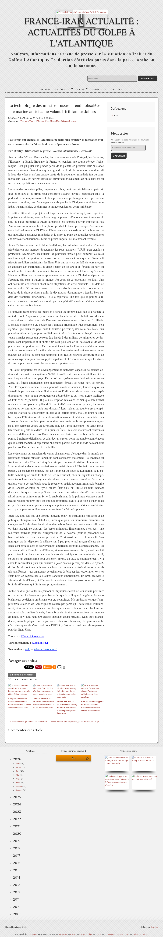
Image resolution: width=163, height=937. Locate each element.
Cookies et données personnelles (117, 934)
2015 (16, 870)
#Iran (47, 121)
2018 (16, 848)
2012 (16, 892)
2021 (16, 826)
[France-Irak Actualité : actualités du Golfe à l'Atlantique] (81, 12)
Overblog (154, 927)
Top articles (62, 934)
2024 (17, 804)
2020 (17, 834)
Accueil (45, 89)
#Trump (31, 121)
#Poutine (23, 121)
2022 (17, 819)
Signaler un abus (85, 934)
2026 (17, 759)
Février (19, 786)
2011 (16, 899)
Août (18, 763)
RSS (116, 115)
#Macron (40, 121)
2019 (16, 841)
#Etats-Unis (55, 121)
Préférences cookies (140, 934)
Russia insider (40, 642)
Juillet (18, 767)
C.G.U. (98, 934)
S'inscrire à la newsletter (22, 674)
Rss (73, 758)
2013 (16, 885)
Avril (18, 778)
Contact (117, 89)
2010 (17, 907)
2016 (16, 863)
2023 (17, 812)
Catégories (61, 89)
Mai (17, 774)
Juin (18, 771)
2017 (16, 855)
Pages (79, 89)
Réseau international (32, 636)
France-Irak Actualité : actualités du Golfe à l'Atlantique (81, 32)
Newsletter (99, 89)
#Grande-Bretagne (69, 121)
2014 (16, 877)
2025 (17, 797)
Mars (18, 782)
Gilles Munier (32, 934)
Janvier (19, 790)
